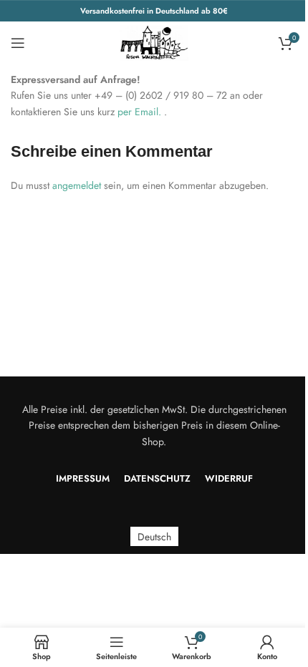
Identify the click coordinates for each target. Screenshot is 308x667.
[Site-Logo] (154, 41)
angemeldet (76, 185)
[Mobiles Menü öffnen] (18, 43)
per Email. (140, 111)
